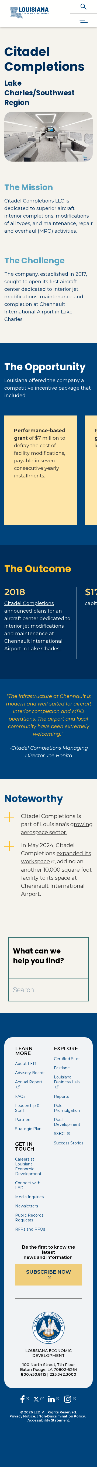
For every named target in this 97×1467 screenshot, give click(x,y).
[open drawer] (83, 20)
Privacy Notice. (22, 1416)
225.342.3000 (63, 1374)
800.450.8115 (33, 1374)
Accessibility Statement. (48, 1420)
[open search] (83, 6)
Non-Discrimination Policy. (62, 1416)
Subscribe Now (54, 1272)
